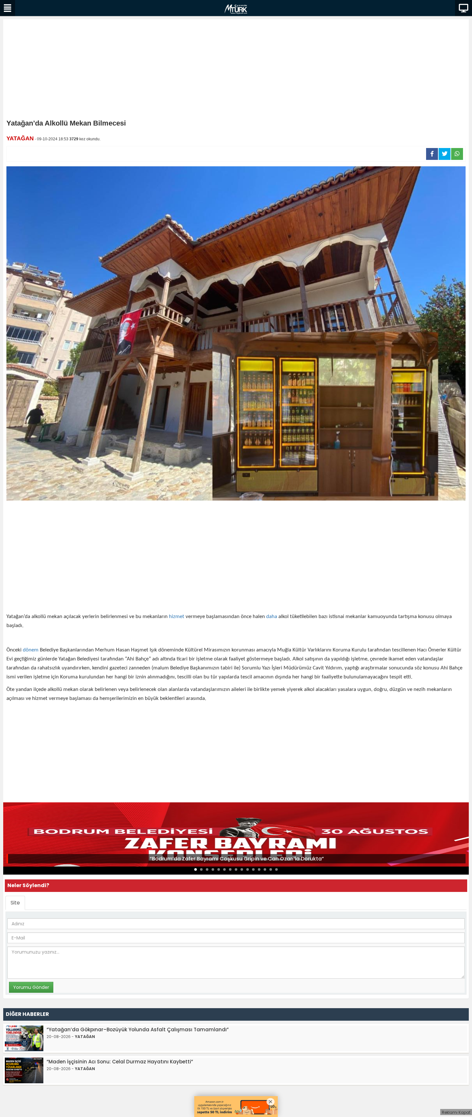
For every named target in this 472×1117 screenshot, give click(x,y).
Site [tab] (15, 902)
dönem (31, 650)
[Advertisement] (236, 71)
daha (271, 616)
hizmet (176, 616)
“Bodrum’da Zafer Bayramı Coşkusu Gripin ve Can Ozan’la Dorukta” (237, 858)
